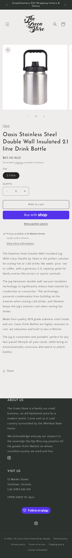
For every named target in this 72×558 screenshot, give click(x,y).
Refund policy (61, 539)
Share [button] (10, 370)
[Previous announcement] (7, 5)
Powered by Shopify (40, 539)
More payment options (36, 224)
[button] (7, 24)
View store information (20, 243)
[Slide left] (28, 116)
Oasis (6, 125)
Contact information (37, 550)
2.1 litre (11, 175)
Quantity (7, 183)
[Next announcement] (65, 5)
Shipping (19, 163)
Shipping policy (56, 544)
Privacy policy (18, 544)
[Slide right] (44, 116)
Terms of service (37, 544)
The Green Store (21, 539)
